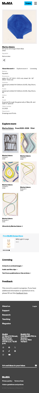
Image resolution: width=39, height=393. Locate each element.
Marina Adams (8, 47)
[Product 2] (4, 250)
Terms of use (18, 381)
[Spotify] (16, 351)
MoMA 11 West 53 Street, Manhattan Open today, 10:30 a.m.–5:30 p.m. (10, 338)
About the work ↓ (8, 68)
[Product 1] (3, 250)
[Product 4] (7, 250)
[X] (16, 347)
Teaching (6, 319)
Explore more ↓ (22, 68)
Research (6, 315)
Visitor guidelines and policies (13, 384)
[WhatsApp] (4, 355)
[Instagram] (4, 347)
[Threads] (4, 351)
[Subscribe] (36, 365)
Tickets (28, 3)
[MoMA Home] (7, 3)
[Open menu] (35, 3)
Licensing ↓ (34, 68)
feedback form (21, 293)
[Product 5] (9, 250)
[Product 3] (6, 250)
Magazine (6, 323)
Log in (35, 306)
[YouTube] (10, 355)
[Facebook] (10, 347)
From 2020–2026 (22, 128)
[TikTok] (10, 351)
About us (6, 306)
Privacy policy (7, 381)
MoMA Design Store (15, 236)
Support (5, 310)
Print (33, 128)
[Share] (4, 60)
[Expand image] (19, 27)
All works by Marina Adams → (12, 226)
